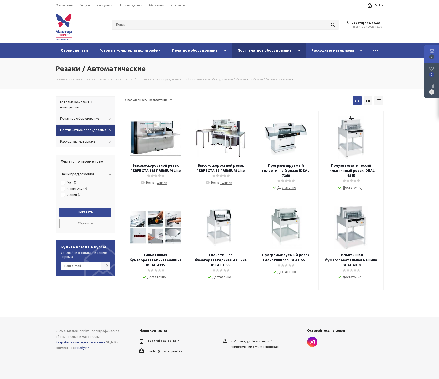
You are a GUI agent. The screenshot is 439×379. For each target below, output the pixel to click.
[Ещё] (375, 50)
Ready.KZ (82, 348)
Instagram (312, 342)
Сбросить (85, 223)
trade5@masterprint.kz (165, 351)
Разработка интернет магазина (80, 342)
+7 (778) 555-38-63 (366, 23)
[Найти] (333, 25)
